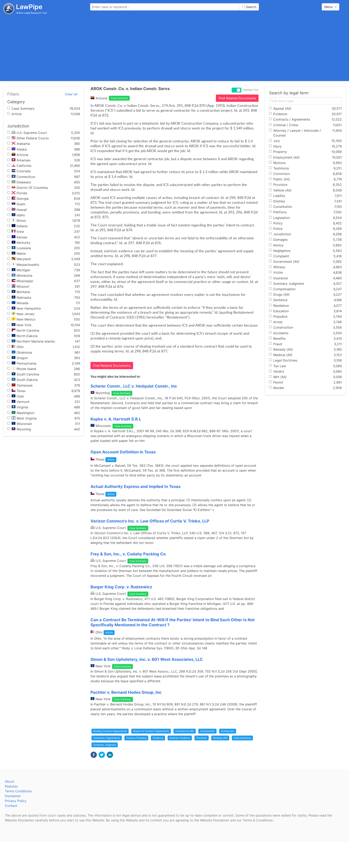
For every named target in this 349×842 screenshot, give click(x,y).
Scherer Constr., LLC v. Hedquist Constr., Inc (133, 386)
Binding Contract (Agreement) (110, 731)
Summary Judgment (104, 744)
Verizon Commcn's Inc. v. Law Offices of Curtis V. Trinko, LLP (149, 521)
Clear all (71, 94)
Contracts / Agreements (106, 737)
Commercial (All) (184, 731)
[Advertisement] (174, 47)
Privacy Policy (15, 801)
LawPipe (29, 7)
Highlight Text (251, 89)
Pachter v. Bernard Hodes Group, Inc (126, 692)
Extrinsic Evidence (179, 737)
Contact (11, 806)
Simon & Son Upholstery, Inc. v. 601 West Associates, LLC (146, 659)
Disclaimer (13, 796)
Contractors (227, 731)
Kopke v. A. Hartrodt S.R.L (115, 419)
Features (11, 786)
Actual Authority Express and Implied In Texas (135, 486)
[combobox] (174, 7)
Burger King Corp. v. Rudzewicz (121, 586)
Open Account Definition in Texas (123, 452)
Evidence (158, 737)
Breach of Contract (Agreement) (151, 731)
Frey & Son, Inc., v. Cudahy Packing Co (128, 554)
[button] (93, 755)
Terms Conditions (18, 791)
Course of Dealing (136, 737)
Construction (207, 731)
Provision (201, 737)
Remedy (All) (220, 737)
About (9, 781)
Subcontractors (242, 737)
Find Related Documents (237, 98)
